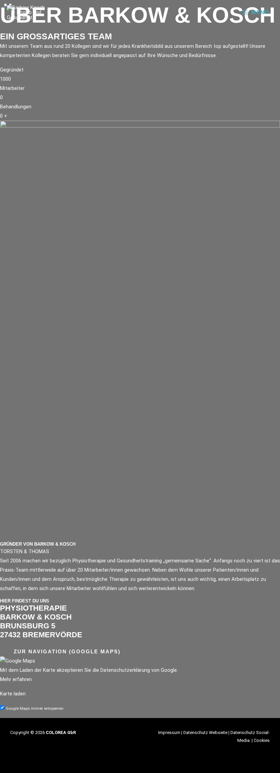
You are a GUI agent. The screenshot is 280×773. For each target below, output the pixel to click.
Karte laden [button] (13, 694)
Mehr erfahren (16, 679)
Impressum (169, 732)
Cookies (262, 740)
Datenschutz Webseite (205, 732)
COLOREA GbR (61, 732)
